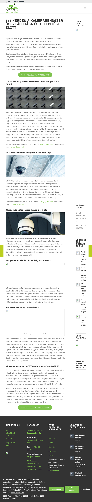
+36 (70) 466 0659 (46, 144)
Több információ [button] (17, 493)
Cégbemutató (10, 442)
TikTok (50, 455)
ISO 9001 (9, 438)
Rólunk (8, 430)
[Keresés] (80, 8)
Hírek (8, 445)
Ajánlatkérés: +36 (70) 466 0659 (15, 2)
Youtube (51, 442)
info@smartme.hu (33, 456)
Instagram (52, 451)
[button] (5, 496)
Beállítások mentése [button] (72, 489)
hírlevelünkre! (53, 470)
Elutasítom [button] (85, 489)
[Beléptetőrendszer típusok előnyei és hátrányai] (1, 251)
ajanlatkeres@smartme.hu (81, 218)
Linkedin (51, 447)
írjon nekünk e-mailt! (17, 147)
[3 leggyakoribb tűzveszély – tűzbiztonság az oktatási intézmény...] (90, 251)
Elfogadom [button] (56, 489)
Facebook (52, 438)
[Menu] (85, 8)
